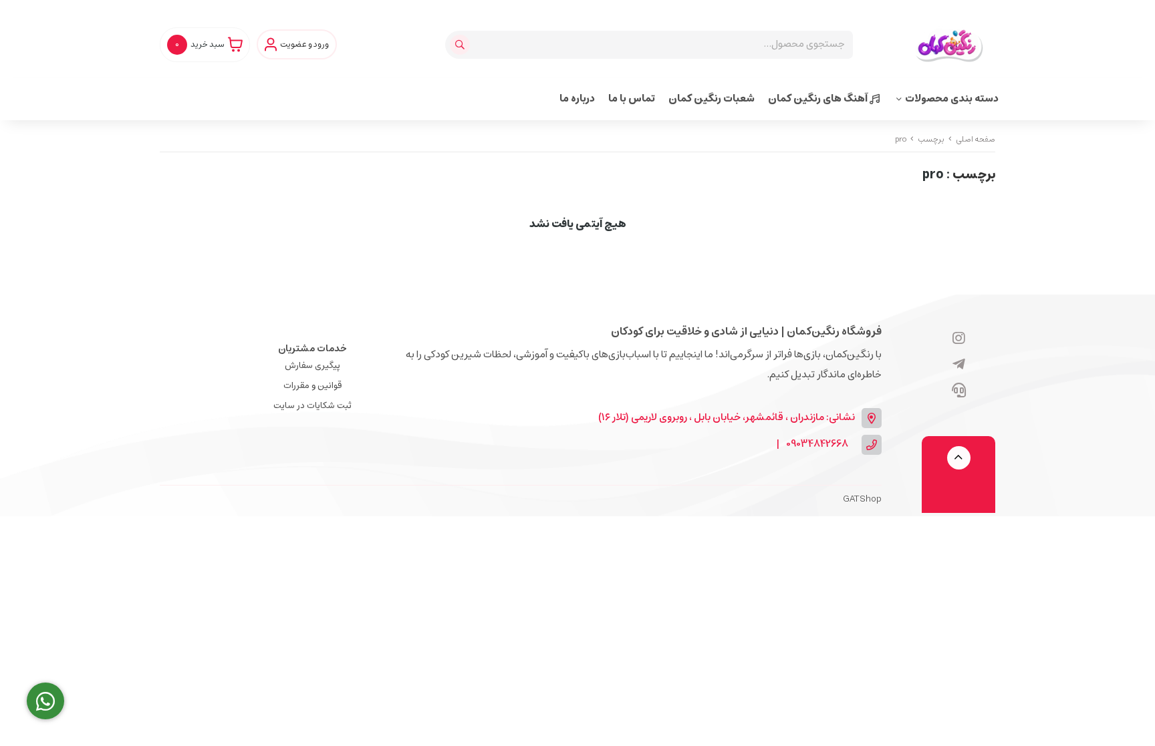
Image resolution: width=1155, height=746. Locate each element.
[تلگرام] (959, 365)
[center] (461, 45)
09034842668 (817, 444)
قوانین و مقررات (312, 385)
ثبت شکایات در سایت (312, 405)
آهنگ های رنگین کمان (819, 98)
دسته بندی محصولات (952, 98)
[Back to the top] (959, 458)
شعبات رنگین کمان (711, 98)
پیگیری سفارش (312, 365)
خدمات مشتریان (312, 349)
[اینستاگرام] (959, 339)
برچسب (931, 139)
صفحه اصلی (975, 139)
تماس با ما (631, 98)
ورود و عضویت (304, 45)
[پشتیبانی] (959, 391)
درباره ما (577, 98)
